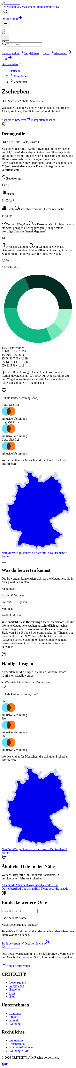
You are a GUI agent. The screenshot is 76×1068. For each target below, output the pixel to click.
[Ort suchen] (5, 12)
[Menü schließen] (3, 29)
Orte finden (21, 76)
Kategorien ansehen (43, 120)
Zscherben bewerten (14, 120)
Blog (56, 6)
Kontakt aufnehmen (18, 965)
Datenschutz (17, 1043)
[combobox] (20, 911)
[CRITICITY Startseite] (11, 3)
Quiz (37, 6)
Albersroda (8, 885)
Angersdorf (35, 885)
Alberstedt (21, 885)
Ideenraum (46, 6)
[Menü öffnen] (5, 24)
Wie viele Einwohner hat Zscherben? (27, 682)
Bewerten (15, 989)
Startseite (14, 71)
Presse (13, 1016)
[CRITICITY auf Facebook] (3, 1064)
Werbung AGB (18, 1051)
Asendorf (47, 885)
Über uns (15, 1013)
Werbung (15, 1023)
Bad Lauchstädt (25, 888)
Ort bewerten (10, 18)
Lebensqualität (10, 6)
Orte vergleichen (35, 943)
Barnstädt (62, 888)
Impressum (16, 1040)
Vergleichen (26, 6)
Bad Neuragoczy (45, 888)
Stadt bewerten (11, 943)
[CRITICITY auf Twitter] (6, 1064)
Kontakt (14, 1020)
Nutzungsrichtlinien (21, 1047)
